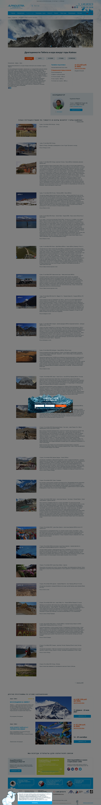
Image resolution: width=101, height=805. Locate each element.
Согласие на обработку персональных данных (46, 407)
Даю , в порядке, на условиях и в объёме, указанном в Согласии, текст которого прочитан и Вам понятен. (50, 408)
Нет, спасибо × (50, 410)
